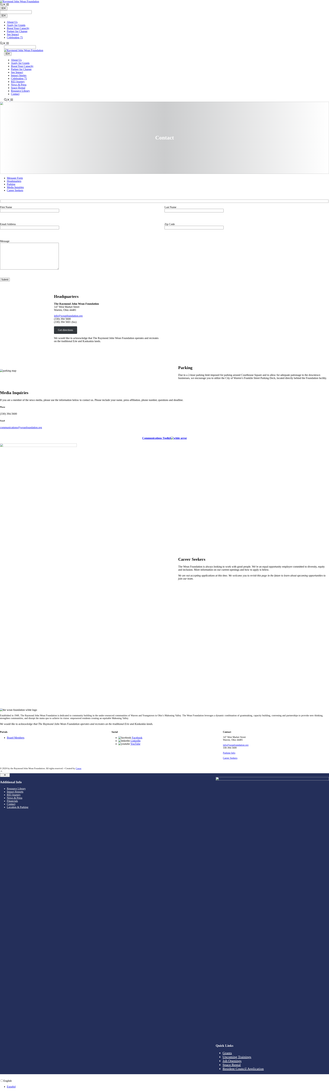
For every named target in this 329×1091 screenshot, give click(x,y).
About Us (12, 22)
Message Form (15, 178)
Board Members (15, 737)
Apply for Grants (16, 25)
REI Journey (18, 81)
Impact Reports (15, 791)
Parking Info (229, 753)
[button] (7, 4)
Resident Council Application (243, 1069)
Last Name (170, 207)
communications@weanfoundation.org (21, 427)
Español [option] (11, 1086)
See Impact (13, 34)
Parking (11, 184)
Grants (227, 1053)
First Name (6, 207)
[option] (168, 1086)
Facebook (137, 737)
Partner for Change (17, 31)
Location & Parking (17, 807)
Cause (78, 768)
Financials (12, 801)
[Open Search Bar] (2, 4)
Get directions (65, 330)
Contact (15, 93)
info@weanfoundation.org (68, 315)
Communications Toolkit (156, 438)
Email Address (8, 224)
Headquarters (14, 181)
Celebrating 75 (15, 37)
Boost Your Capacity (18, 28)
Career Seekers (15, 190)
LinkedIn (136, 740)
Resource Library (20, 90)
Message (4, 241)
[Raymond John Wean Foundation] (23, 50)
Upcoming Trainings (237, 1057)
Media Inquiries (15, 187)
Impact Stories (18, 75)
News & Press (18, 84)
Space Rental (18, 87)
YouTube (135, 743)
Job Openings (232, 1061)
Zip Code (169, 224)
